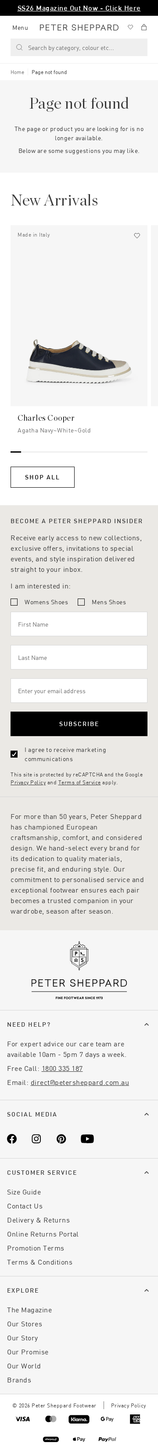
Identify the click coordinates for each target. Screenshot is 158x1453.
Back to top (88, 1433)
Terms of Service (79, 782)
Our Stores (24, 1323)
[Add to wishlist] (136, 235)
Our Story (22, 1337)
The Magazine (29, 1309)
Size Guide (24, 1191)
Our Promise (28, 1351)
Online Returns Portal (43, 1234)
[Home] (79, 27)
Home (17, 72)
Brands (19, 1379)
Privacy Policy (28, 782)
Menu (20, 27)
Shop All (42, 477)
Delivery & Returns (38, 1220)
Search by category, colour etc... (71, 47)
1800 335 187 (62, 1068)
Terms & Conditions (39, 1262)
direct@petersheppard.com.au (80, 1082)
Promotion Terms (36, 1248)
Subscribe (79, 723)
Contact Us (25, 1205)
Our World (24, 1365)
